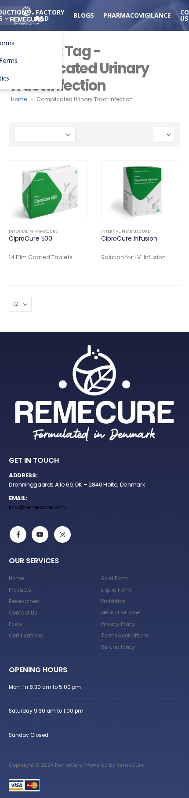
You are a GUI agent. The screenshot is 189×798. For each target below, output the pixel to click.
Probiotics (113, 601)
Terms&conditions (125, 635)
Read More (73, 175)
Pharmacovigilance (137, 15)
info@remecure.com (37, 507)
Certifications (26, 635)
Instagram (62, 534)
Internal (18, 231)
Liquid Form (116, 589)
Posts (15, 624)
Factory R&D (50, 15)
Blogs (83, 15)
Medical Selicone (120, 612)
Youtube (40, 534)
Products (20, 589)
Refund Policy (118, 647)
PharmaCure (43, 231)
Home (19, 99)
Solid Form (114, 578)
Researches (24, 601)
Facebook (18, 534)
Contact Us (23, 612)
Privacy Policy (118, 624)
